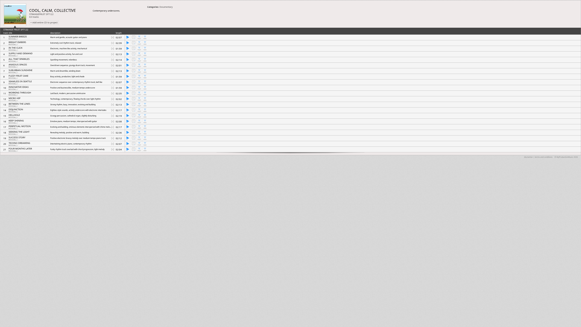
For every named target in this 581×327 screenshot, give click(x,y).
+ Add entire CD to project (43, 22)
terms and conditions (544, 157)
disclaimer (528, 157)
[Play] (128, 37)
